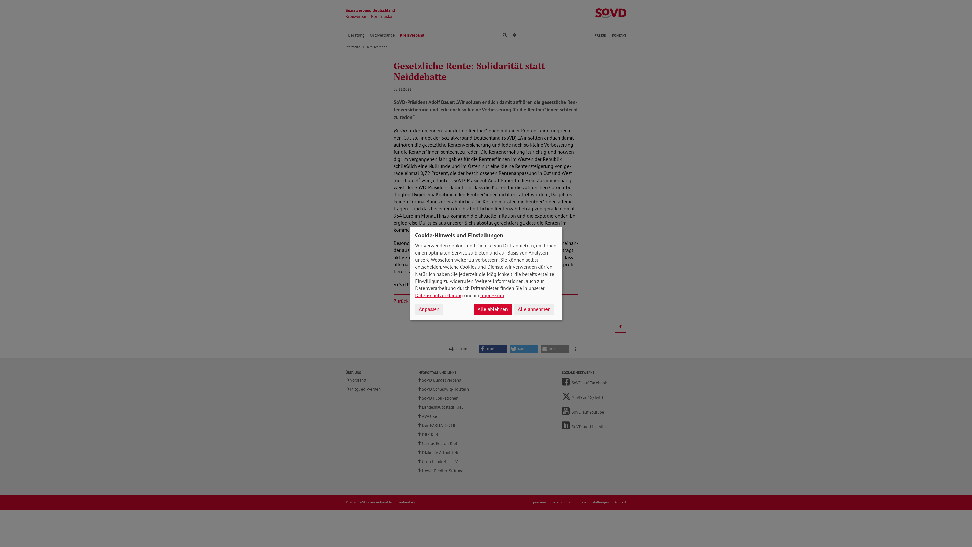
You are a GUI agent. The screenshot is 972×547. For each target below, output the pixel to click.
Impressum (492, 295)
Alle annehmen (534, 309)
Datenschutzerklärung (439, 295)
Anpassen (429, 309)
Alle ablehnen (493, 309)
